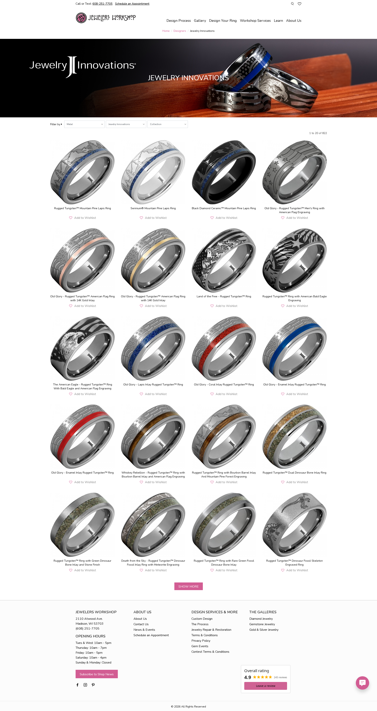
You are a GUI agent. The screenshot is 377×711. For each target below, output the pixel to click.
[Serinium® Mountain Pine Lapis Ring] (153, 172)
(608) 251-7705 (87, 628)
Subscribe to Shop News (97, 674)
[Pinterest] (93, 684)
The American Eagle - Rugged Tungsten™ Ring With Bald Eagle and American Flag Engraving (82, 386)
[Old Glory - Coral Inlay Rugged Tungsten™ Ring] (224, 348)
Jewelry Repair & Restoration (211, 630)
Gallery (200, 20)
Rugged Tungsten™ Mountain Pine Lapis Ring (82, 208)
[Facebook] (77, 684)
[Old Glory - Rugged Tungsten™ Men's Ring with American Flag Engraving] (294, 172)
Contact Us (141, 624)
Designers (180, 31)
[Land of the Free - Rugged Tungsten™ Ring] (224, 260)
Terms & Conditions (204, 635)
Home (166, 31)
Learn (278, 20)
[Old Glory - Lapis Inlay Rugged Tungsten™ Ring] (153, 348)
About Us (140, 619)
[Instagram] (85, 684)
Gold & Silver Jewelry (263, 630)
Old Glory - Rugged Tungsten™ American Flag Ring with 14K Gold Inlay (82, 298)
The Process (200, 624)
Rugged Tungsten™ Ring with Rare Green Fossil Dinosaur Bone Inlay (224, 563)
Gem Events (199, 646)
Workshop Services (255, 20)
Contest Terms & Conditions (210, 652)
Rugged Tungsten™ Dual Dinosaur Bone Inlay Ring (294, 473)
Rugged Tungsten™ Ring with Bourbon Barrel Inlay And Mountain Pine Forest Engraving (224, 474)
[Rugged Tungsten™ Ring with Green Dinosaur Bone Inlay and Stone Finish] (82, 525)
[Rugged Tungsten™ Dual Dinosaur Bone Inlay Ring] (294, 436)
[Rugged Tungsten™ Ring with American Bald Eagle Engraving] (294, 260)
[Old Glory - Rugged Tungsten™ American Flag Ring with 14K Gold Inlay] (82, 260)
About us (293, 20)
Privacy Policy (200, 641)
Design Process (179, 20)
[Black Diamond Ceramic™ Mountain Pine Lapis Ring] (224, 172)
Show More (188, 586)
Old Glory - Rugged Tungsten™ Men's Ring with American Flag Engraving (294, 210)
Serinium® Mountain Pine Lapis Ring (153, 208)
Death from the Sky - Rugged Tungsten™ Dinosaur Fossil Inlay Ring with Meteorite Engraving (153, 563)
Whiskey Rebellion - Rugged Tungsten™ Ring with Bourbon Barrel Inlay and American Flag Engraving (153, 474)
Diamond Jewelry (261, 619)
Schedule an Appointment (151, 635)
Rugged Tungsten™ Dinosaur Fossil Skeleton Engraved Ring (294, 563)
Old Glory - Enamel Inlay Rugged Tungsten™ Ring (294, 384)
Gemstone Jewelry (262, 624)
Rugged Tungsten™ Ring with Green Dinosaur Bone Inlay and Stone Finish (82, 563)
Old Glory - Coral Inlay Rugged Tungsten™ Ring (224, 384)
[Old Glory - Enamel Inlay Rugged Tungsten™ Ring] (294, 348)
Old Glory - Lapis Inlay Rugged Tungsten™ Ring (153, 384)
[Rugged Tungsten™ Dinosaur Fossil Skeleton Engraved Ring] (294, 525)
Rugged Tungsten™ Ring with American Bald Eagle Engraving (295, 298)
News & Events (144, 630)
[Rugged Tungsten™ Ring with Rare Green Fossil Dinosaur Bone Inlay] (224, 525)
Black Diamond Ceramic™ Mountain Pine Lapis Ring (224, 208)
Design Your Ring (223, 20)
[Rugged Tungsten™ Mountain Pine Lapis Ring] (82, 172)
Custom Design (201, 619)
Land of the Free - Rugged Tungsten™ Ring (224, 296)
